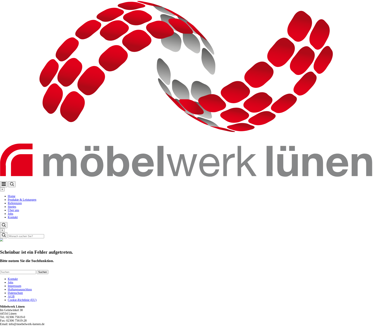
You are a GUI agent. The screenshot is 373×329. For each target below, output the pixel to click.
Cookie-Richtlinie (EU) (22, 300)
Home (11, 196)
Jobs (10, 213)
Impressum (14, 286)
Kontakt (13, 217)
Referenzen (15, 203)
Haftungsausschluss (20, 289)
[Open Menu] (3, 184)
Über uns (13, 210)
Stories (12, 206)
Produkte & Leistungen (22, 199)
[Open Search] (12, 184)
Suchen (42, 272)
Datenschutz (15, 293)
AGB (11, 296)
